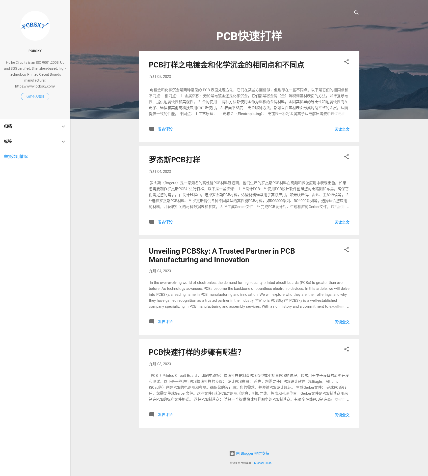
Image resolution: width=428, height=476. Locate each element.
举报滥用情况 (16, 156)
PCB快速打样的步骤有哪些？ (197, 352)
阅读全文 (342, 129)
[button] (346, 62)
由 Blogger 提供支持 (252, 453)
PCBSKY (35, 51)
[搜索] (356, 13)
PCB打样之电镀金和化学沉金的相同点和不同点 (226, 64)
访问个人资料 (35, 97)
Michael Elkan (262, 463)
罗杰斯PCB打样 (174, 159)
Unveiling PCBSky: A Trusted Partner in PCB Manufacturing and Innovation (222, 255)
